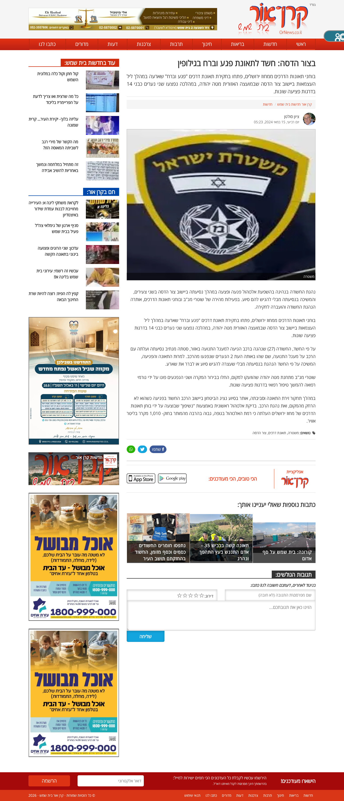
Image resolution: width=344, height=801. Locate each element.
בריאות (237, 44)
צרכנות (144, 44)
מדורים (81, 44)
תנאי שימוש (192, 795)
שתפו (156, 449)
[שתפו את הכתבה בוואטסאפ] (131, 449)
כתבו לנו (47, 44)
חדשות (270, 44)
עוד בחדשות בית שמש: (89, 62)
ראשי (301, 44)
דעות (113, 44)
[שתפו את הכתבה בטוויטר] (142, 449)
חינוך (207, 44)
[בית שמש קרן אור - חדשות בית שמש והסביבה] (273, 19)
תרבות (176, 44)
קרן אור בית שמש (51, 795)
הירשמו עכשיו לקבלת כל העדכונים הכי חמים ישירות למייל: (219, 778)
